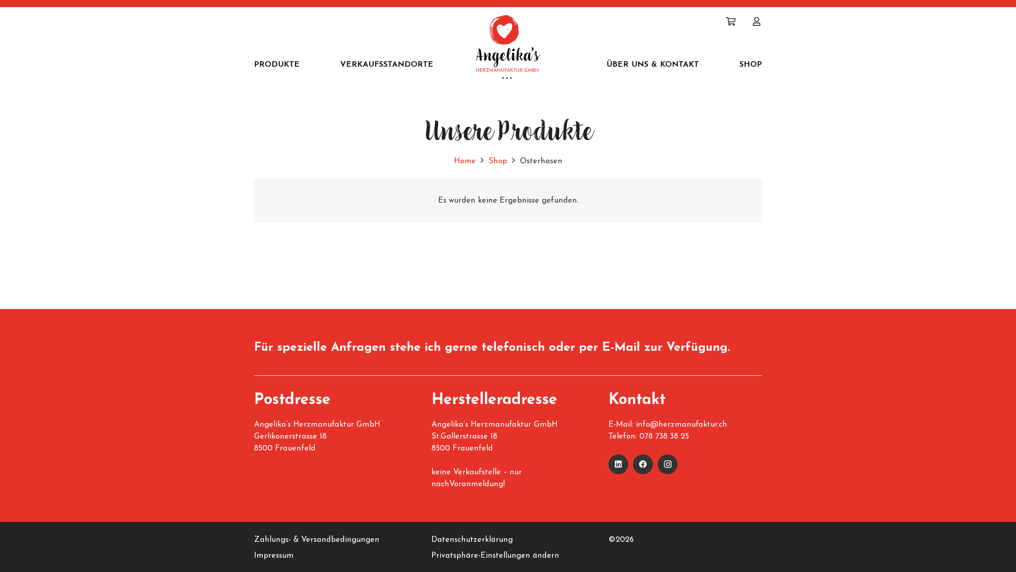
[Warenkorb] (730, 21)
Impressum (274, 556)
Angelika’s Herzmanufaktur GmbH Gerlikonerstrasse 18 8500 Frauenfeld (317, 436)
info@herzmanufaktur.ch (681, 425)
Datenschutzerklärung (472, 540)
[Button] (757, 21)
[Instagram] (667, 464)
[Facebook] (643, 464)
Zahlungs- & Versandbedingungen (316, 540)
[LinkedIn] (618, 464)
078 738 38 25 (664, 437)
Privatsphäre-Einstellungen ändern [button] (495, 556)
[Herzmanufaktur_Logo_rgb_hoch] (508, 47)
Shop (498, 161)
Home (465, 161)
